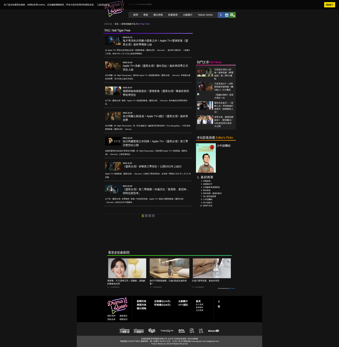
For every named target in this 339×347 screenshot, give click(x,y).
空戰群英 (207, 181)
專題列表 (141, 304)
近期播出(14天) (162, 301)
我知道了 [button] (329, 5)
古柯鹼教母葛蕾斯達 (211, 187)
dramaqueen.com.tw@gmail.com (205, 341)
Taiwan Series (205, 14)
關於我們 (111, 316)
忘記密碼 (199, 310)
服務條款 (124, 316)
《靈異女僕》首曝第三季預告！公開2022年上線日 (152, 166)
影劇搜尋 (173, 14)
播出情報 (158, 14)
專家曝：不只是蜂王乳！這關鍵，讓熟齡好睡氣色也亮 (126, 282)
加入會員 (199, 304)
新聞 (135, 14)
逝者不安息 (207, 206)
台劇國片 (188, 14)
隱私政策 (111, 319)
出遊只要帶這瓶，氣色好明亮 (205, 281)
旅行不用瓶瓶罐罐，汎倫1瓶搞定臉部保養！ (168, 282)
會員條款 (199, 307)
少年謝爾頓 (207, 199)
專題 (145, 14)
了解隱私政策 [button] (103, 5)
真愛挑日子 (207, 184)
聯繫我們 (124, 319)
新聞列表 (141, 301)
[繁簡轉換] (233, 15)
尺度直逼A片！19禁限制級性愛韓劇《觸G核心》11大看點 (223, 87)
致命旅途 (207, 190)
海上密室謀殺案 (209, 196)
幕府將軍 (207, 177)
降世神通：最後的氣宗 (212, 193)
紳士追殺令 (207, 202)
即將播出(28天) (162, 304)
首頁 (117, 24)
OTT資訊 (183, 304)
